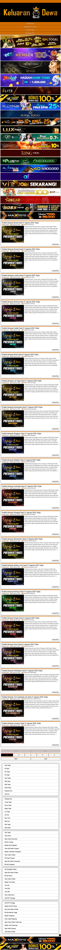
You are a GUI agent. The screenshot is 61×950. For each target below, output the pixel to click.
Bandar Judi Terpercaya (11, 925)
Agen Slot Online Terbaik (11, 872)
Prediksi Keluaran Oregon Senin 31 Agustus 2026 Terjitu (20, 618)
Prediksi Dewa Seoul (28, 646)
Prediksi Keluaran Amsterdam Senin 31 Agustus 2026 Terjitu (22, 407)
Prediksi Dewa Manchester (30, 540)
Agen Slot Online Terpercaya (12, 861)
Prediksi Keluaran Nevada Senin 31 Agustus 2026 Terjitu (21, 249)
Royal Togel (8, 787)
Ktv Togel (7, 771)
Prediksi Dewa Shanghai (29, 514)
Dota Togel (8, 765)
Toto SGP (7, 888)
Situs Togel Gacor (9, 895)
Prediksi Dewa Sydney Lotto (30, 567)
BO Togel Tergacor (10, 858)
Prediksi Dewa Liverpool (29, 725)
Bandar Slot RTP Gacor (11, 906)
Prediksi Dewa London (28, 277)
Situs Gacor (8, 835)
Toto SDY (7, 891)
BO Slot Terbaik (9, 842)
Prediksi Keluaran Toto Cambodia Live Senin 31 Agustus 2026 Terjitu (25, 697)
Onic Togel (7, 832)
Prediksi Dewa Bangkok (29, 461)
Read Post (55, 244)
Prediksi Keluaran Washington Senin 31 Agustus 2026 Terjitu (22, 671)
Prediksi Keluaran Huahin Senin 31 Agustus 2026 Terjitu (20, 328)
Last (45, 758)
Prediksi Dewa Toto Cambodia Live (32, 698)
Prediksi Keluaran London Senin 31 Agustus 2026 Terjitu (21, 275)
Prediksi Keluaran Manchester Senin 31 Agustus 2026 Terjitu (22, 539)
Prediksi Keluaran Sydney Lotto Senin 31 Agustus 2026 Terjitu (23, 565)
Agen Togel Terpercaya (11, 839)
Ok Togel (7, 775)
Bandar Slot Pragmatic (11, 845)
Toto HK (7, 885)
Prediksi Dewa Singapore (29, 435)
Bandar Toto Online (10, 882)
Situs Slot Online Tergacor (12, 848)
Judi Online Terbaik (10, 931)
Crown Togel (8, 802)
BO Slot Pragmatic (10, 864)
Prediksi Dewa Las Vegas (29, 382)
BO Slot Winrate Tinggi (11, 912)
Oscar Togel (8, 805)
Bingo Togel (8, 808)
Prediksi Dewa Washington (29, 672)
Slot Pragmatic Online (11, 869)
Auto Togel (8, 778)
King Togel (7, 827)
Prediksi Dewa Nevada (28, 251)
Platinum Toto (8, 791)
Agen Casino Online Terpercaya (13, 922)
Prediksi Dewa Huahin (28, 330)
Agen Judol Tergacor (10, 928)
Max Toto (7, 821)
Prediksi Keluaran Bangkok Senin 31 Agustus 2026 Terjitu (21, 460)
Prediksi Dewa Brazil (28, 356)
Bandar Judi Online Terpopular (13, 851)
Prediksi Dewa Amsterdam (29, 409)
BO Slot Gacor (8, 875)
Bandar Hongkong (9, 915)
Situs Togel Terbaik (10, 855)
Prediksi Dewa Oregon (28, 619)
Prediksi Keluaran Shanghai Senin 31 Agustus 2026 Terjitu (21, 513)
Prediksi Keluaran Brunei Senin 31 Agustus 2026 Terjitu (20, 223)
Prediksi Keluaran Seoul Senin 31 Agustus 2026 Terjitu (20, 644)
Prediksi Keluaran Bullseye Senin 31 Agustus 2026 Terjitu (21, 592)
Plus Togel (7, 824)
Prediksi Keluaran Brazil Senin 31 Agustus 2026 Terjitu (20, 355)
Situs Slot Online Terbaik (11, 909)
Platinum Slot (8, 799)
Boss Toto (7, 818)
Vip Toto (7, 794)
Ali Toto (7, 815)
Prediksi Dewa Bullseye (29, 593)
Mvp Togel (7, 781)
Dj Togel (7, 768)
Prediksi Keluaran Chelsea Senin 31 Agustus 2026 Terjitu (21, 302)
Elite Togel (7, 784)
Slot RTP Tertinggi (10, 898)
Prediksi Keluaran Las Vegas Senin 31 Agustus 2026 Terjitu (22, 381)
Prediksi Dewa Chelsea (29, 303)
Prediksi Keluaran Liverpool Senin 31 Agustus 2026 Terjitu (21, 723)
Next (16, 758)
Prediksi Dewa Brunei (28, 224)
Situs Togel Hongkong (11, 919)
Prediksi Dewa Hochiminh (29, 488)
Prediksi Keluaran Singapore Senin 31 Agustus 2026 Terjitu (21, 434)
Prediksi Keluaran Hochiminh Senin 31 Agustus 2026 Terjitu (22, 486)
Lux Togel (7, 811)
